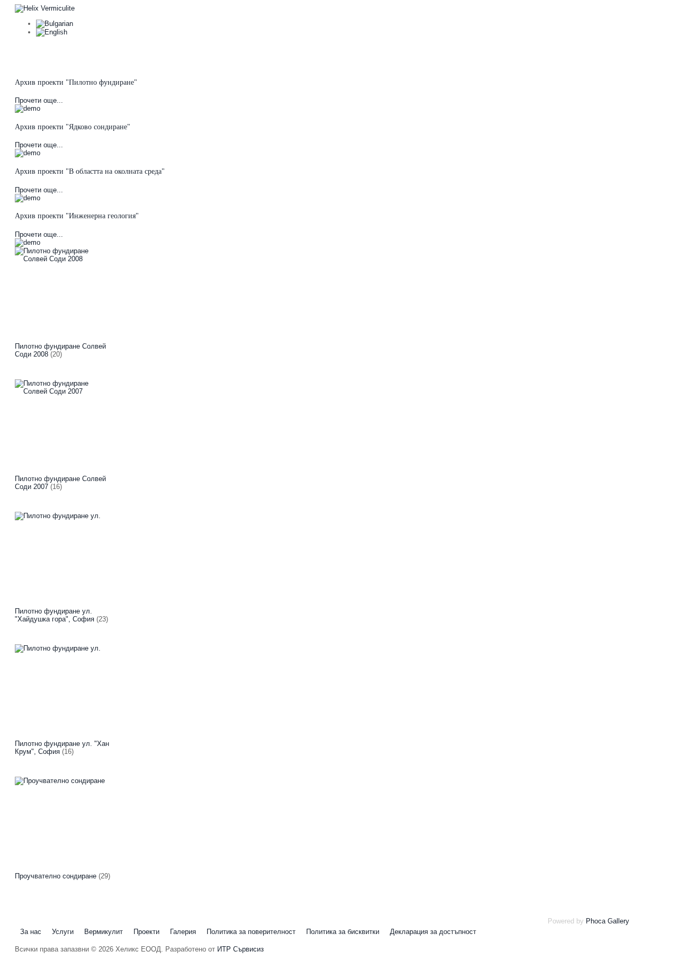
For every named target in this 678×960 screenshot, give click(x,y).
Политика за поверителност (251, 932)
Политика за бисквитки (342, 932)
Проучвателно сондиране (55, 876)
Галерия (183, 932)
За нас (180, 55)
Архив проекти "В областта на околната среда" (90, 171)
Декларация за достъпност (433, 932)
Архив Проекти (371, 55)
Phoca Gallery (607, 921)
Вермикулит (295, 55)
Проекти (146, 932)
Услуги (234, 55)
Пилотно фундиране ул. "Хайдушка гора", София (54, 615)
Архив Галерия (450, 55)
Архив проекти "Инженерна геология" (77, 216)
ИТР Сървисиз (240, 949)
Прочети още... (39, 100)
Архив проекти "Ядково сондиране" (72, 127)
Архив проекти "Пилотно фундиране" (76, 82)
